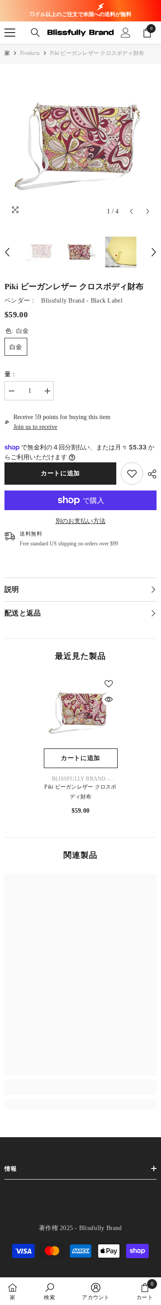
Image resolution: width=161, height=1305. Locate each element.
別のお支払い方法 (80, 521)
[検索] (35, 32)
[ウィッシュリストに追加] (108, 683)
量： (10, 374)
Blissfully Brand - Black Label (81, 300)
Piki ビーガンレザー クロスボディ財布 (80, 792)
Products (30, 53)
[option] (80, 144)
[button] (131, 211)
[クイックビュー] (108, 699)
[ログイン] (126, 32)
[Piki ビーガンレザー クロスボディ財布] (81, 711)
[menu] (9, 32)
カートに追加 (60, 473)
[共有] (150, 474)
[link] (132, 473)
